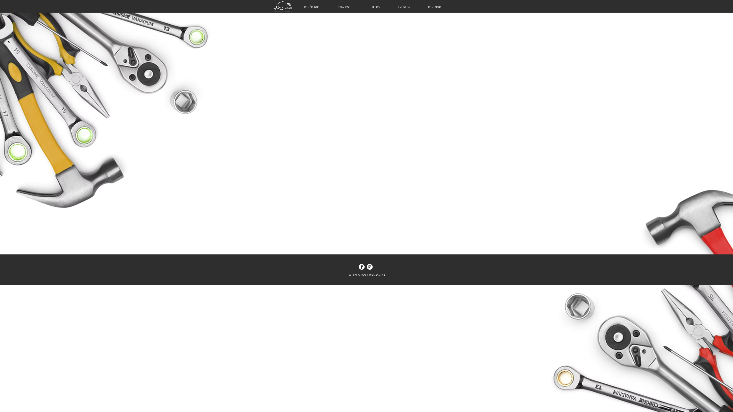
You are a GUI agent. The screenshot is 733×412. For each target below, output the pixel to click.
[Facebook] (362, 267)
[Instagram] (370, 267)
